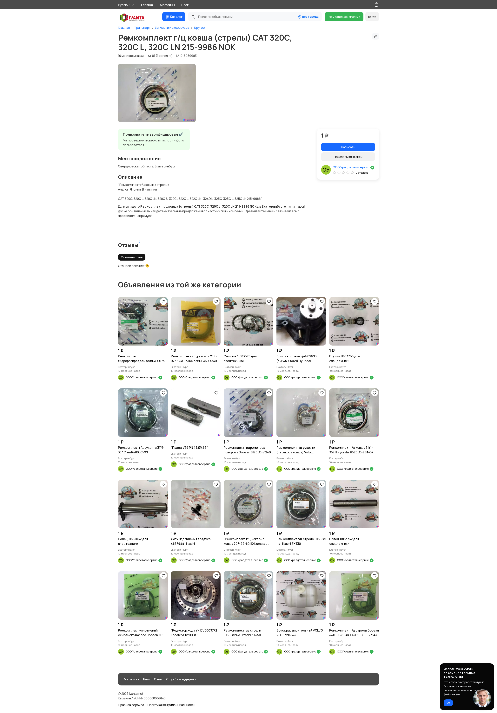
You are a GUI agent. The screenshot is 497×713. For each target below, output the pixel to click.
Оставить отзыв (131, 257)
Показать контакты (348, 157)
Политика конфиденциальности (171, 705)
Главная (147, 5)
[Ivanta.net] (132, 18)
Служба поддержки (181, 679)
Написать (348, 147)
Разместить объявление (344, 17)
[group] (157, 93)
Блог (185, 5)
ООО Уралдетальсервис (351, 167)
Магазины (167, 5)
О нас (158, 679)
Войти (372, 17)
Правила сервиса (131, 705)
